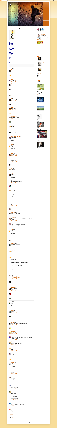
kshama (12, 173)
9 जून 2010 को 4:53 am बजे (14, 350)
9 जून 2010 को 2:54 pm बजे (14, 355)
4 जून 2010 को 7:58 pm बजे (14, 236)
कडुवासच (12, 144)
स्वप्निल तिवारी (12, 341)
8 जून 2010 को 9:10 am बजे (14, 339)
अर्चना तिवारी (12, 310)
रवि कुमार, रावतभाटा (13, 287)
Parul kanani (12, 184)
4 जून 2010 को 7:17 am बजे (14, 142)
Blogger (28, 422)
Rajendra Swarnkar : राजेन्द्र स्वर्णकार (15, 136)
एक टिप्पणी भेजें (11, 414)
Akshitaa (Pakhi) (13, 243)
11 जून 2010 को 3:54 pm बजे (14, 388)
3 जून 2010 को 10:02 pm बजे (14, 71)
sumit (11, 168)
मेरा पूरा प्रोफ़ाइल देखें (39, 39)
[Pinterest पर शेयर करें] (22, 64)
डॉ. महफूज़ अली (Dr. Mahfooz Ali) (14, 116)
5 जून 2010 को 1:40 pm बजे (14, 278)
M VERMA (43, 34)
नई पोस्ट (10, 416)
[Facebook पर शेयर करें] (21, 64)
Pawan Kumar (12, 362)
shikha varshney (13, 212)
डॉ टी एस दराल (12, 88)
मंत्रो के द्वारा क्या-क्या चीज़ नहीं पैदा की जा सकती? (16, 277)
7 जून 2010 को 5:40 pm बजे (14, 312)
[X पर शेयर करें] (20, 64)
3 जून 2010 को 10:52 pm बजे (14, 96)
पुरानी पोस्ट (33, 416)
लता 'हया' (12, 222)
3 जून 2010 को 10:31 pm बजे (14, 91)
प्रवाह (38, 56)
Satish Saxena (13, 331)
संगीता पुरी (12, 107)
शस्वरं (11, 141)
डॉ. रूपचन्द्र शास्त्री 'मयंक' (13, 131)
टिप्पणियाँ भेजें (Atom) (13, 417)
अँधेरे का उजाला (43, 62)
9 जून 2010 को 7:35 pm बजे (14, 373)
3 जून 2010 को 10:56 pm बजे (14, 100)
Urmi (11, 297)
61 (38, 86)
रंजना (11, 384)
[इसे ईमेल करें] (19, 64)
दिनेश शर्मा (12, 292)
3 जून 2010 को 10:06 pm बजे (14, 81)
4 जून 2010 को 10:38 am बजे (14, 182)
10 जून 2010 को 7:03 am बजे (14, 381)
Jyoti (11, 301)
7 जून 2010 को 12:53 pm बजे (14, 299)
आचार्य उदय (12, 125)
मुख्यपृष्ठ (21, 416)
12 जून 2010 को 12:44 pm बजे (14, 399)
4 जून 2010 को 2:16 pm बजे (14, 205)
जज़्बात (12, 4)
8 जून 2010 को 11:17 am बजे (14, 344)
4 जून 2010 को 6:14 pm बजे (14, 220)
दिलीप (11, 98)
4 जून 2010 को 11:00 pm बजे (14, 241)
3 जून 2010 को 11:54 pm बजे (14, 109)
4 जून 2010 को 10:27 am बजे (14, 171)
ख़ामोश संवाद (43, 57)
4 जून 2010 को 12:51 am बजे (14, 118)
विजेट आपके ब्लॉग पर (38, 94)
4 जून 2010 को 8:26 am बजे (14, 161)
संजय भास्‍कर (12, 153)
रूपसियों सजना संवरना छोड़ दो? (14, 276)
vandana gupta (13, 217)
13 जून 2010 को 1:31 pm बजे (14, 405)
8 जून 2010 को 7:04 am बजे (14, 324)
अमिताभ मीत (12, 83)
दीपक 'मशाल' (12, 79)
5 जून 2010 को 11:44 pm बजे (14, 290)
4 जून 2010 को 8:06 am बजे (14, 155)
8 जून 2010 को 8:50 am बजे (14, 333)
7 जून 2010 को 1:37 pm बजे (14, 308)
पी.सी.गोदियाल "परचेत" (13, 189)
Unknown (12, 229)
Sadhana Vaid (12, 322)
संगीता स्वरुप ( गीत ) (13, 69)
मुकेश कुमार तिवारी (13, 256)
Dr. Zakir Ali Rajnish (13, 274)
